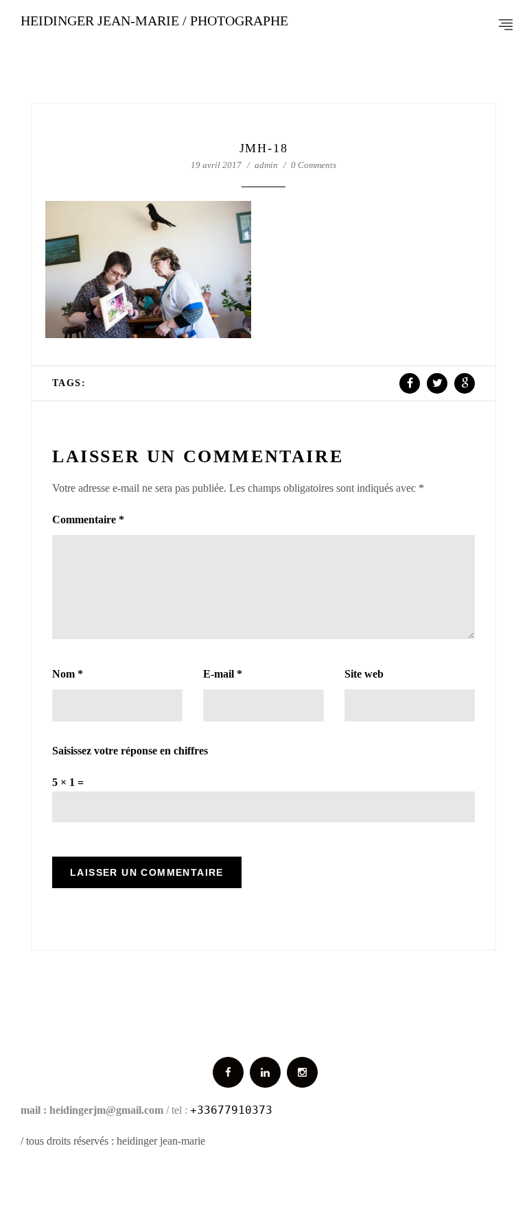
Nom (67, 674)
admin (266, 165)
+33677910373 (231, 1110)
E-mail (222, 674)
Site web (364, 674)
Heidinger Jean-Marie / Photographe (154, 20)
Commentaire (88, 519)
